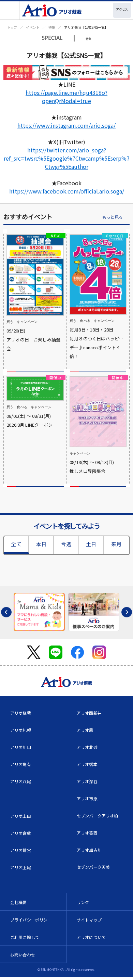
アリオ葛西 (87, 833)
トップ (12, 27)
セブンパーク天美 (93, 867)
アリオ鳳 (85, 730)
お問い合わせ (22, 954)
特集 (51, 27)
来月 (116, 544)
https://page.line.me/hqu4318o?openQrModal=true (66, 96)
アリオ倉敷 (20, 833)
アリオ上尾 (20, 867)
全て (16, 544)
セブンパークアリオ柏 (97, 815)
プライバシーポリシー (31, 920)
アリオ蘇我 (20, 713)
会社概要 (18, 902)
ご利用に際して (24, 937)
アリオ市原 (87, 798)
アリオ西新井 (89, 713)
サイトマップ (89, 920)
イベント (33, 27)
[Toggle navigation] (9, 10)
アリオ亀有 (20, 764)
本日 (41, 544)
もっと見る (112, 217)
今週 (66, 544)
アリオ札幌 (20, 730)
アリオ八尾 (20, 781)
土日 (91, 544)
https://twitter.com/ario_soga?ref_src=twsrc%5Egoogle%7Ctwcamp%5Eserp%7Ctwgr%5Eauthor (67, 158)
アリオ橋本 (87, 764)
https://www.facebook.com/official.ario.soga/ (66, 191)
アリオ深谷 (87, 781)
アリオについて (91, 937)
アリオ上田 (20, 816)
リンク (83, 902)
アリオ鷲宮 (20, 850)
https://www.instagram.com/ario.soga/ (66, 125)
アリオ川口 (20, 747)
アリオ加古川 (89, 850)
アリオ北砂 (87, 747)
